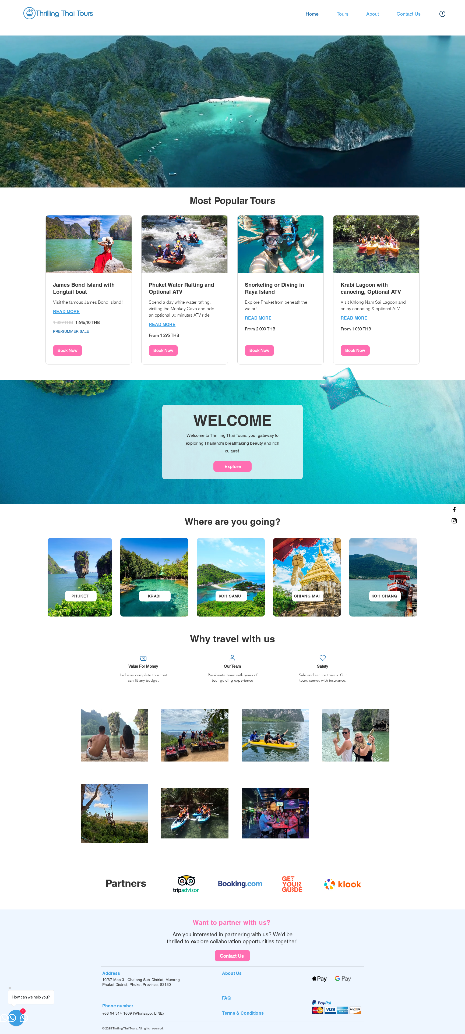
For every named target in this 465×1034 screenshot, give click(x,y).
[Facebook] (454, 509)
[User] (232, 657)
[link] (88, 288)
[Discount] (143, 658)
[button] (67, 350)
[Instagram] (454, 520)
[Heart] (322, 658)
